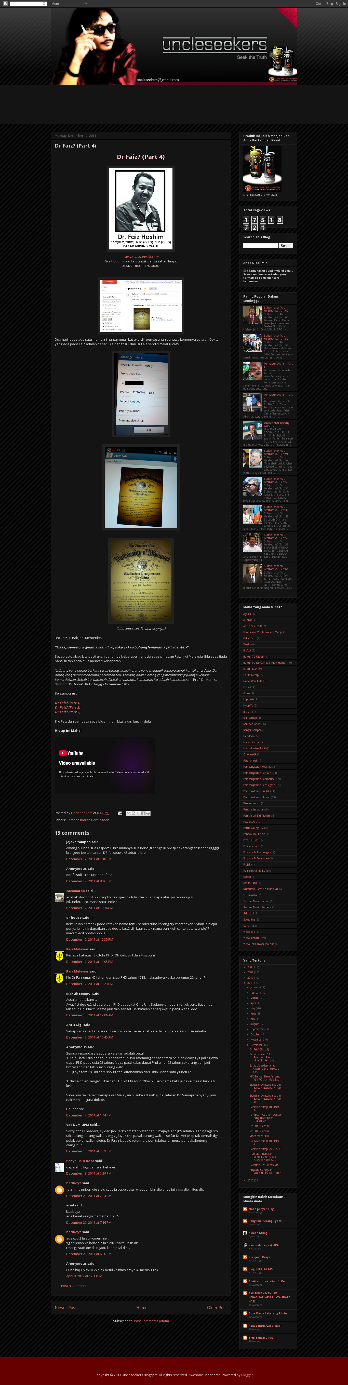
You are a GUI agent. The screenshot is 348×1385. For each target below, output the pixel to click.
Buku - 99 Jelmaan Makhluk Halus (264, 662)
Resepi (247, 876)
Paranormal (250, 760)
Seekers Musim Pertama (257, 907)
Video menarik (251, 938)
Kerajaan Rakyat (260, 1257)
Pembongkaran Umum (256, 797)
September (257, 1029)
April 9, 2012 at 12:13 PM (84, 1276)
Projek (247, 864)
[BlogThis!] (133, 813)
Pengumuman (251, 803)
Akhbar (247, 620)
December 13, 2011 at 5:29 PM (88, 1173)
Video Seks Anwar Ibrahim (258, 944)
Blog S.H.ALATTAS (261, 1269)
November (256, 1039)
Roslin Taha (250, 883)
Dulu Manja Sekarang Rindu (268, 1313)
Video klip (249, 932)
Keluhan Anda (251, 724)
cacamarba (75, 890)
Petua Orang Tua (253, 828)
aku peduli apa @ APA (264, 1245)
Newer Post (66, 1307)
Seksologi (248, 913)
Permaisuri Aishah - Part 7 (278, 396)
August (255, 1024)
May (253, 1008)
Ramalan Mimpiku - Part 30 (264, 1108)
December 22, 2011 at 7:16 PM (88, 1222)
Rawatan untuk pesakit (264, 1165)
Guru (246, 693)
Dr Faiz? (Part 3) (259, 1049)
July (253, 1018)
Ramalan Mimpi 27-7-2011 (266, 1149)
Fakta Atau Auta (252, 681)
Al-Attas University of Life (267, 1281)
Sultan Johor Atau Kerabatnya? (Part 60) (276, 309)
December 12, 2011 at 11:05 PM (89, 961)
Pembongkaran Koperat (257, 766)
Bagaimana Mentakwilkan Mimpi (263, 632)
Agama (247, 614)
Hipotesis (248, 699)
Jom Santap (250, 718)
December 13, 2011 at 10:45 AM (89, 1037)
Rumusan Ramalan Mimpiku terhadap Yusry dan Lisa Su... (263, 1157)
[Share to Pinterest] (148, 813)
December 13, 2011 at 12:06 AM (89, 1015)
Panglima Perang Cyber (265, 1221)
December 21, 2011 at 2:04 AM (88, 1195)
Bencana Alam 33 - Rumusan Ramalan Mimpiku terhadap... (264, 1057)
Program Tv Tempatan (256, 858)
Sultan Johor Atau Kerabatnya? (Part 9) (276, 452)
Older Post (217, 1307)
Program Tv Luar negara (257, 852)
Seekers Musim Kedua (256, 901)
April (253, 1003)
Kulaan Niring (258, 1233)
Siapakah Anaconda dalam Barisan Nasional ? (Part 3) (265, 1098)
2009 (250, 972)
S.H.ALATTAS (250, 895)
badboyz (73, 1183)
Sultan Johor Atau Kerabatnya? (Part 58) (276, 536)
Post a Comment (73, 1285)
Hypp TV (248, 705)
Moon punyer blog (261, 1209)
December (256, 1045)
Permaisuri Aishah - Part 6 (278, 365)
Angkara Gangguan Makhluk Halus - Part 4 (266, 1171)
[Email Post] (119, 812)
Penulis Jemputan (254, 809)
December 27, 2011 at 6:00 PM (88, 1253)
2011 (250, 982)
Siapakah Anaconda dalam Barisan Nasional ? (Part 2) (265, 1088)
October (255, 1034)
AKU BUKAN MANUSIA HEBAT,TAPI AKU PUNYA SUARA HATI (269, 1297)
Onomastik (250, 754)
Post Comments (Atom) (151, 1321)
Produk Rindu (251, 840)
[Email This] (128, 813)
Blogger (247, 1375)
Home (142, 1307)
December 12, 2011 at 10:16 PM (89, 907)
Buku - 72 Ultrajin (254, 656)
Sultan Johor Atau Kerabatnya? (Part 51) (276, 480)
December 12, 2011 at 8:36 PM (88, 881)
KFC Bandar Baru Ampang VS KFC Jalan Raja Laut (265, 1078)
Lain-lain (248, 736)
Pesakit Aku (250, 821)
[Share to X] (138, 813)
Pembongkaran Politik (256, 791)
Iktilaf (246, 711)
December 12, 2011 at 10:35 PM (89, 939)
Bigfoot (247, 650)
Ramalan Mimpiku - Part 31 (264, 1142)
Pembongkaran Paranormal (259, 779)
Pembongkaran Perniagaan (87, 820)
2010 (250, 977)
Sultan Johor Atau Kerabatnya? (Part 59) (276, 337)
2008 (250, 967)
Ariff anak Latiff (252, 626)
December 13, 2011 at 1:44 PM (88, 1115)
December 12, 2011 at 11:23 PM (89, 983)
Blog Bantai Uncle (261, 1337)
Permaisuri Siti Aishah (256, 815)
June (253, 1013)
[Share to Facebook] (143, 813)
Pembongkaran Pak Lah (257, 773)
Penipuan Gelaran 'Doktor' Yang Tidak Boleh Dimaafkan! (266, 1118)
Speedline (249, 919)
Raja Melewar (77, 949)
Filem (246, 687)
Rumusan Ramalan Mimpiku (260, 889)
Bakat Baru (249, 638)
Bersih (247, 644)
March (254, 998)
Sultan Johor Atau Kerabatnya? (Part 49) (276, 508)
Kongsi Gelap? (251, 730)
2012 (250, 1180)
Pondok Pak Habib (254, 834)
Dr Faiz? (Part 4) (259, 1126)
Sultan (247, 925)
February (256, 992)
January (255, 987)
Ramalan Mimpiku (254, 870)
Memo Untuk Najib (254, 748)
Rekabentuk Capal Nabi (265, 1325)
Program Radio (251, 846)
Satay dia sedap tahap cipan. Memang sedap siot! (264, 1068)
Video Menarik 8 (259, 1136)
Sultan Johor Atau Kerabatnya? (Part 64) (276, 567)
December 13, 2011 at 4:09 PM (88, 1151)
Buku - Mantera (252, 669)
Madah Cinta (251, 742)
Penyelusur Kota (80, 1160)
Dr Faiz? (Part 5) (259, 1131)
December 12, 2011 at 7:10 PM (88, 859)
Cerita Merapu (251, 675)
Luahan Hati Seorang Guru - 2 (276, 424)
